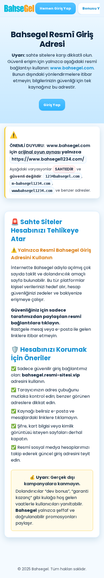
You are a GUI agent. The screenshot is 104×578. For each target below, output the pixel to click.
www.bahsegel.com (72, 68)
